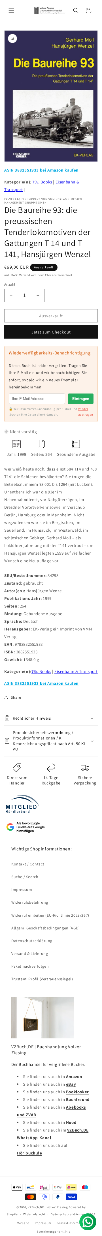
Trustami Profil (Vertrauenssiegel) (42, 978)
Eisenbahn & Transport (76, 671)
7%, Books (42, 182)
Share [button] (16, 697)
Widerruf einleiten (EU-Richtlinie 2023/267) (50, 915)
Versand (24, 275)
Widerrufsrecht (34, 1214)
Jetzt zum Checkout (51, 332)
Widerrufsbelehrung (29, 902)
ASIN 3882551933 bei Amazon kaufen (41, 170)
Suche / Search (24, 876)
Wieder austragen (85, 411)
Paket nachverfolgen (30, 966)
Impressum (21, 889)
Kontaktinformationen (73, 1223)
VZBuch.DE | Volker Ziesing (48, 1207)
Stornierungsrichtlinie (53, 1231)
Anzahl (9, 284)
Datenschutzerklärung (31, 940)
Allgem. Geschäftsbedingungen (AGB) (45, 928)
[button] (11, 10)
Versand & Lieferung (29, 953)
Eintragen (80, 399)
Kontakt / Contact (27, 864)
